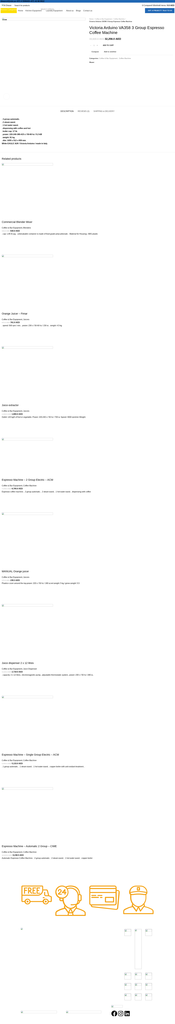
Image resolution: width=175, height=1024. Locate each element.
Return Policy (60, 943)
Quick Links (61, 930)
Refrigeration (94, 943)
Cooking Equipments (97, 934)
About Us (59, 939)
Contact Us (59, 948)
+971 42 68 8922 (37, 1)
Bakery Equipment (96, 939)
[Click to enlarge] (7, 97)
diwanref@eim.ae (8, 1)
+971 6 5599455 (23, 1)
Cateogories (96, 930)
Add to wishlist (5, 864)
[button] (5, 870)
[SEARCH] (62, 5)
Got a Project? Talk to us (160, 10)
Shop (57, 934)
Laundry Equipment (97, 948)
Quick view (5, 876)
